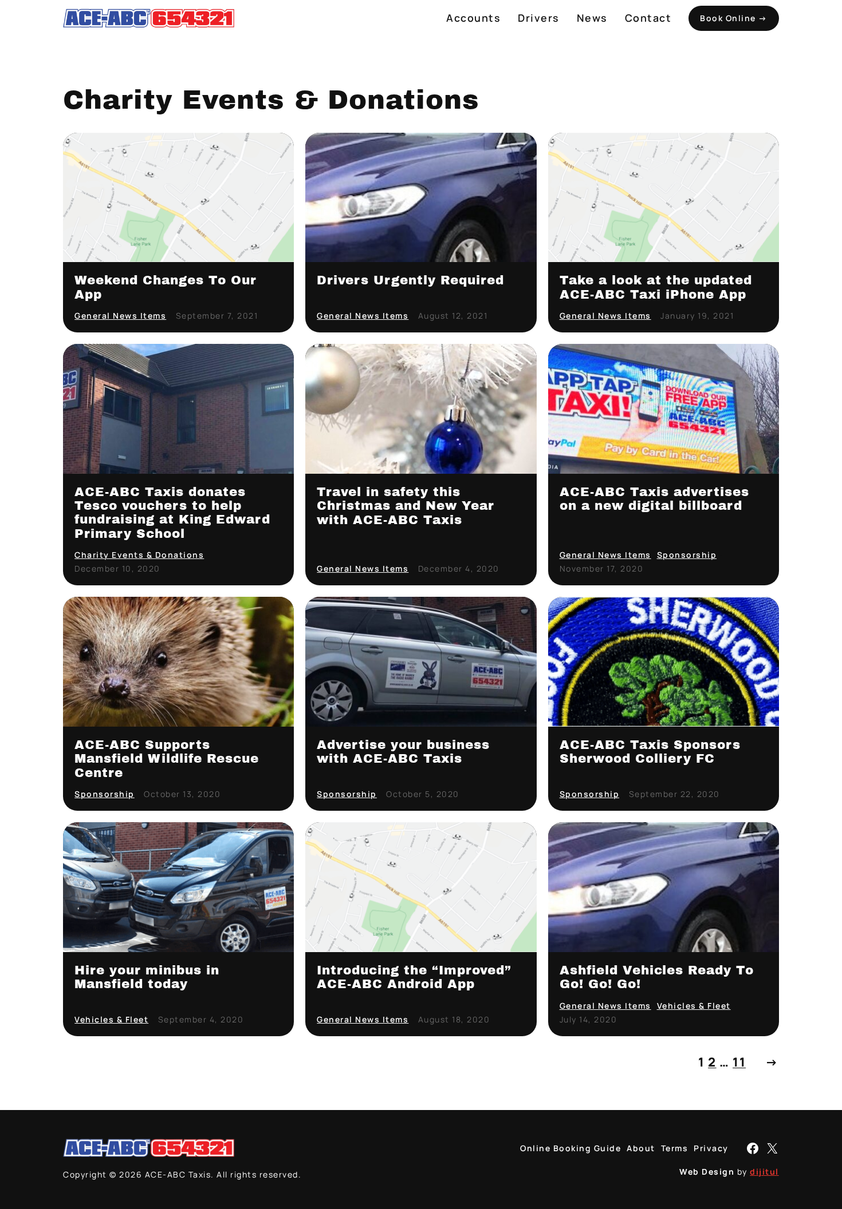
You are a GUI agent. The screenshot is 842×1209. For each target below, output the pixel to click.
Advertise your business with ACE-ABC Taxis (403, 752)
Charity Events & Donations (139, 554)
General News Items (120, 315)
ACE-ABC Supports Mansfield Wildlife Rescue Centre (166, 759)
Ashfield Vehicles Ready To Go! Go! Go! (657, 977)
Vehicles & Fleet (111, 1019)
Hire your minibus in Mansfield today (146, 977)
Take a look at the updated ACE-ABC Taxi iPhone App (656, 287)
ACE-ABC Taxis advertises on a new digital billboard (654, 499)
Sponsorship (687, 554)
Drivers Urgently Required (410, 280)
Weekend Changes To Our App (165, 287)
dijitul (764, 1171)
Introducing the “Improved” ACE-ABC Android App (414, 977)
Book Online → (734, 18)
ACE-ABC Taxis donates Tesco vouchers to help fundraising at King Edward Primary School (172, 513)
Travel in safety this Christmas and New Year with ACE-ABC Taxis (405, 506)
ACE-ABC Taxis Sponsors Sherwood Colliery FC (650, 752)
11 (739, 1061)
